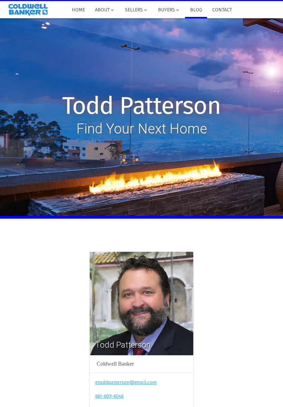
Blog (196, 10)
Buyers (169, 10)
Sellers (136, 10)
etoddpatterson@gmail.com (126, 382)
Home (78, 10)
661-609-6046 (109, 396)
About (105, 10)
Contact (222, 10)
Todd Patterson (141, 107)
